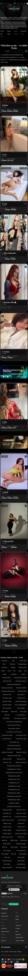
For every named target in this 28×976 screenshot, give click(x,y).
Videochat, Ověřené (21, 752)
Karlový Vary (9, 23)
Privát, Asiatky (7, 850)
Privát (2, 31)
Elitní (14, 660)
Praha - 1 (6, 17)
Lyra (5, 640)
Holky (8, 34)
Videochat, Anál (7, 762)
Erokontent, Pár (7, 813)
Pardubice (11, 25)
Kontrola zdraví (18, 59)
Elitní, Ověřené (21, 708)
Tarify (5, 904)
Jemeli (6, 492)
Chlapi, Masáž (21, 860)
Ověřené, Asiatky (7, 830)
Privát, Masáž (4, 854)
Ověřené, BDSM (22, 820)
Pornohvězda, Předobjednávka (14, 721)
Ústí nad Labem (22, 25)
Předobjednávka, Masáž (14, 799)
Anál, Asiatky (7, 864)
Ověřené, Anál (21, 826)
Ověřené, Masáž (7, 833)
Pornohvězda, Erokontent (14, 725)
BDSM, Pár (4, 840)
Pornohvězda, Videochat (20, 718)
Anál (14, 59)
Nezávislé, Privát (7, 694)
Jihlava (15, 23)
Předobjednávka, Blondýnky (14, 796)
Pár (14, 670)
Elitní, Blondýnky (21, 715)
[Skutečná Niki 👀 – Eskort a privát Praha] (14, 282)
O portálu (10, 4)
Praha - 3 (16, 17)
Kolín (13, 22)
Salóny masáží (4, 62)
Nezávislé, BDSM (22, 691)
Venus (6, 591)
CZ (21, 3)
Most (11, 26)
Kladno (17, 22)
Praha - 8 (14, 19)
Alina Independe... (10, 253)
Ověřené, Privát (7, 823)
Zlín (26, 26)
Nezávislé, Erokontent (7, 687)
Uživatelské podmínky (7, 955)
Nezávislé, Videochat (21, 681)
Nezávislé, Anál (21, 698)
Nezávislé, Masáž (6, 704)
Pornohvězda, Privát (21, 735)
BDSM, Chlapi (14, 840)
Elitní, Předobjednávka (21, 704)
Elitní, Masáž (6, 718)
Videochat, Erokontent (7, 752)
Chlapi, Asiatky (21, 857)
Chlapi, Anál (7, 857)
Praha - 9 (19, 19)
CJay (5, 204)
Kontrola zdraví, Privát (7, 837)
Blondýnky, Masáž (21, 867)
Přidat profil (4, 3)
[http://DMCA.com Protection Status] (7, 893)
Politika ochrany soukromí (19, 955)
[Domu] (2, 951)
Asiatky (5, 674)
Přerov (16, 28)
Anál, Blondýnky (21, 864)
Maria (6, 105)
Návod (14, 3)
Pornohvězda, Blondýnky (14, 745)
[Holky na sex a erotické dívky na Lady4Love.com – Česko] (14, 14)
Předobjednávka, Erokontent (14, 765)
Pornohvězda (23, 660)
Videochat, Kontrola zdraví (14, 755)
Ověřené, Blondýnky (21, 830)
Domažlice (23, 23)
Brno (14, 26)
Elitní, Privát (14, 711)
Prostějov (12, 28)
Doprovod (23, 31)
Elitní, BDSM (5, 711)
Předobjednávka (19, 54)
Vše (1, 34)
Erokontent (3, 57)
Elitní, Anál (7, 715)
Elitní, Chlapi (23, 711)
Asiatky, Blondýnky (7, 867)
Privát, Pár (4, 847)
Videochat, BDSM (7, 759)
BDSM (11, 59)
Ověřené (13, 57)
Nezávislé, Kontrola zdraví (8, 691)
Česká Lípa (7, 26)
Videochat (8, 57)
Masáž (23, 674)
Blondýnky (3, 59)
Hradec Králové (4, 25)
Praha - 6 (4, 19)
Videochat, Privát (21, 759)
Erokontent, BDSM (7, 809)
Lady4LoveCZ (15, 889)
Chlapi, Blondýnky (7, 860)
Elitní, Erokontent (7, 708)
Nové (4, 664)
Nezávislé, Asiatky (7, 701)
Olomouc (18, 26)
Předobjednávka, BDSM (14, 776)
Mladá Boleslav (8, 22)
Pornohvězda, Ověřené (14, 728)
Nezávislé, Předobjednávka (14, 684)
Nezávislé (5, 54)
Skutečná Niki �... (10, 302)
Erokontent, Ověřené (14, 803)
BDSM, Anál (23, 840)
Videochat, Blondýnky (21, 762)
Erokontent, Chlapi (21, 813)
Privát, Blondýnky (21, 850)
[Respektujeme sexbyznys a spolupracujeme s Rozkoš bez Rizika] (20, 965)
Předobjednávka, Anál (14, 789)
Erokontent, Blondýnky (21, 816)
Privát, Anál (23, 847)
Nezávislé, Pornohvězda (20, 677)
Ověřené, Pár (21, 823)
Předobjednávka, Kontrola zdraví (14, 772)
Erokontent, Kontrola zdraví (14, 806)
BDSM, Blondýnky (21, 843)
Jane (5, 422)
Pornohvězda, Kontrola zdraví (14, 732)
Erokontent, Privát (21, 809)
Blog (15, 951)
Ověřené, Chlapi (7, 826)
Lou (5, 154)
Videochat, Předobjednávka (14, 748)
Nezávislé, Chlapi (7, 698)
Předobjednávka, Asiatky (14, 793)
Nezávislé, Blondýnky (21, 701)
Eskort (9, 31)
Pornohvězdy (11, 54)
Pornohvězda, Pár (7, 738)
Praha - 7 (9, 19)
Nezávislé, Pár (21, 694)
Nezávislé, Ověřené (21, 687)
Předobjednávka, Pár (14, 782)
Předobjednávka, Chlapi (14, 786)
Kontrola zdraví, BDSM (21, 833)
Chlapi (19, 670)
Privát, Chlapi (14, 847)
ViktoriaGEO (9, 541)
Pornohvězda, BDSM (7, 735)
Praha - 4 (21, 17)
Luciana (6, 352)
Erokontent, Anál (7, 816)
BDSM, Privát (21, 837)
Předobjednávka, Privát (14, 779)
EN (18, 3)
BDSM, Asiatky (7, 843)
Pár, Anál (13, 854)
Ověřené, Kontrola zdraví (7, 820)
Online (22, 57)
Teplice (2, 26)
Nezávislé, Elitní (6, 677)
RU (24, 3)
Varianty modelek (20, 940)
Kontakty (19, 951)
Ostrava (23, 26)
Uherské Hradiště (4, 28)
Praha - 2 (11, 17)
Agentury (24, 59)
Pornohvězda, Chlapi (21, 738)
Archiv (25, 893)
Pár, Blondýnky (23, 854)
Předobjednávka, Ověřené (14, 769)
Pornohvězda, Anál (14, 742)
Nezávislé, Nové (7, 681)
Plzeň (20, 22)
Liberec (16, 25)
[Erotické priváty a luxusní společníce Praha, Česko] (7, 877)
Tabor (18, 23)
